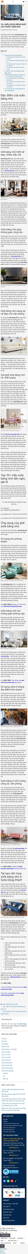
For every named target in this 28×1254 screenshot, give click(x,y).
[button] (26, 1)
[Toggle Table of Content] (2, 53)
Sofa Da (4, 1038)
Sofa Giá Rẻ (5, 1046)
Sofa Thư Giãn (6, 1057)
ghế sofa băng (19, 848)
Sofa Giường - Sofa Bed (10, 1203)
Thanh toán (5, 1235)
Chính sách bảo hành (8, 1129)
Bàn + (2, 1240)
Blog (14, 1243)
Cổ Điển (5, 1073)
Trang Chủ (4, 1238)
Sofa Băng (5, 1044)
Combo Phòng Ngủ (7, 1071)
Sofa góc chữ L (8, 1212)
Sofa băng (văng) (8, 1209)
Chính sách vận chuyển (9, 1131)
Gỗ (4, 1076)
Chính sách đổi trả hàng (9, 1127)
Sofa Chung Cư (6, 1060)
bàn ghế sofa (16, 256)
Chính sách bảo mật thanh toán (11, 1123)
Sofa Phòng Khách (7, 1068)
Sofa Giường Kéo (7, 1062)
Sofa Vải (4, 1041)
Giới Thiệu (12, 1238)
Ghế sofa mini (9, 171)
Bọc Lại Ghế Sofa (6, 1243)
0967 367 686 (11, 1165)
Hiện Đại (5, 1079)
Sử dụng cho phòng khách (15, 76)
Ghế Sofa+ (21, 1238)
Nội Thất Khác (12, 1240)
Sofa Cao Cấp (6, 1052)
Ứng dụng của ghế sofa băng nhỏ (15, 75)
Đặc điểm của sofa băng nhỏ (14, 55)
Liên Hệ (22, 1243)
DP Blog (5, 1121)
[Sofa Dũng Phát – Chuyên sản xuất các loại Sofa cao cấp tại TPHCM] (2, 2)
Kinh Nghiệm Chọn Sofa (10, 1004)
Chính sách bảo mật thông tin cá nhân (12, 1125)
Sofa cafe (6, 1217)
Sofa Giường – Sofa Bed (9, 1049)
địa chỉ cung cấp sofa (12, 434)
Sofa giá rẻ (6, 1206)
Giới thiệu (5, 1119)
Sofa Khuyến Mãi (7, 1065)
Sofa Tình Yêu (6, 1054)
